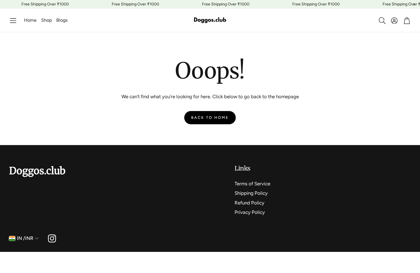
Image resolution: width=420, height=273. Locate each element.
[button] (13, 21)
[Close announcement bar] (414, 4)
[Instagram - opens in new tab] (52, 238)
